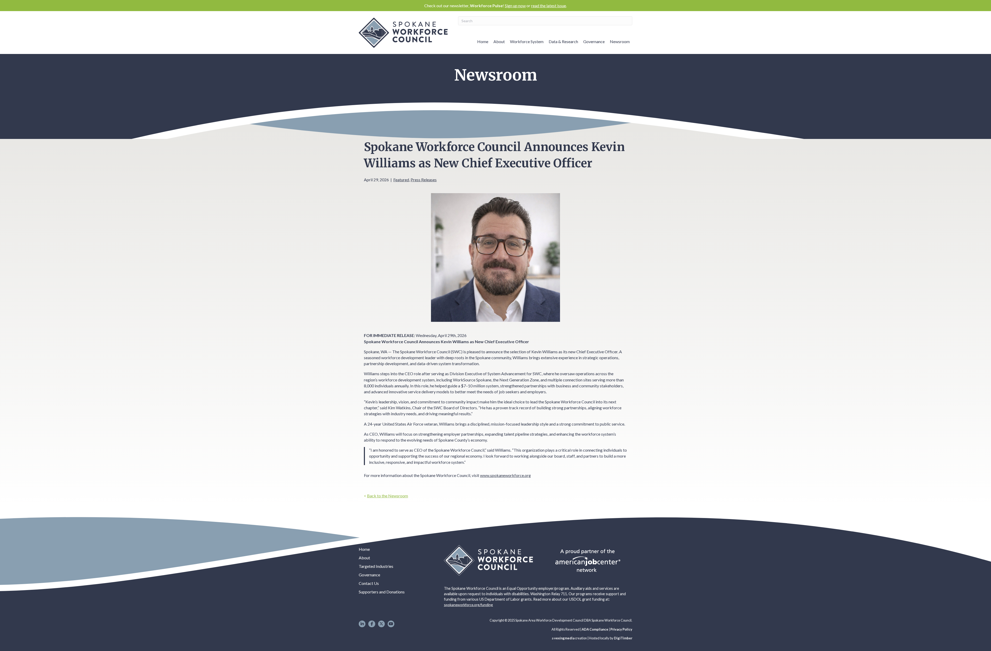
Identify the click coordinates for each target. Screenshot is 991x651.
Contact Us (369, 583)
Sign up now (515, 5)
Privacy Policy (621, 629)
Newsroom (620, 41)
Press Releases (424, 179)
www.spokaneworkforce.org (505, 475)
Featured (401, 179)
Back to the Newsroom (387, 495)
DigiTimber (623, 638)
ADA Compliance (595, 629)
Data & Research (563, 41)
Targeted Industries (376, 566)
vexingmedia (564, 638)
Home (482, 41)
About (499, 41)
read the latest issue (548, 5)
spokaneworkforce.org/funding (468, 604)
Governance (594, 41)
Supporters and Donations (382, 591)
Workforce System (527, 41)
